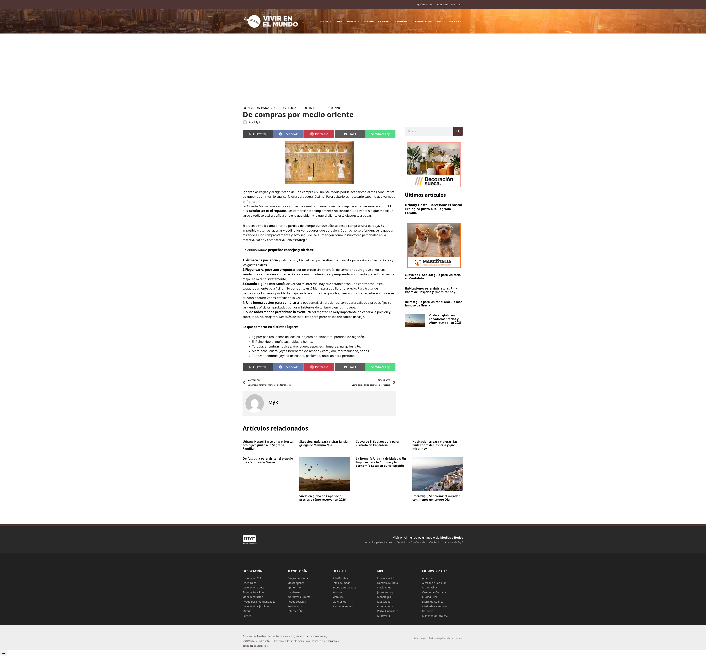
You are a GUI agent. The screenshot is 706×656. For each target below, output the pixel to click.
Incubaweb (294, 592)
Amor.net (337, 592)
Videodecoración (253, 597)
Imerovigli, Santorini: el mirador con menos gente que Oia (436, 498)
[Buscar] (458, 131)
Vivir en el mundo (343, 606)
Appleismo (294, 587)
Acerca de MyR (454, 542)
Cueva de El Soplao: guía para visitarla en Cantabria (433, 276)
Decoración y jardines (256, 606)
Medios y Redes (451, 537)
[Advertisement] (353, 65)
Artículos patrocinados (378, 542)
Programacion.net (299, 578)
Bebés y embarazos (344, 587)
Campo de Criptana (434, 592)
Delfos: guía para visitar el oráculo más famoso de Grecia (433, 303)
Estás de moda (341, 583)
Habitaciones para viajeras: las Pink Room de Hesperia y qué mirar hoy (431, 290)
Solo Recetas (340, 578)
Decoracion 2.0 (252, 578)
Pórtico (247, 616)
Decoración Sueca (254, 587)
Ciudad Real (429, 597)
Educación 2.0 (385, 578)
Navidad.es (384, 587)
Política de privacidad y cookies (445, 638)
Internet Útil (295, 611)
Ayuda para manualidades (259, 601)
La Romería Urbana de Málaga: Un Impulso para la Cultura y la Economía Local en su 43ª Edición (381, 462)
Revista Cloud (296, 606)
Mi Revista (383, 616)
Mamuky (337, 597)
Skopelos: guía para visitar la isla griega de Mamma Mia (323, 443)
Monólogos (384, 597)
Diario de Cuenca (432, 601)
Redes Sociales (297, 601)
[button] (329, 21)
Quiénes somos (425, 4)
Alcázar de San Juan (434, 583)
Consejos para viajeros (264, 108)
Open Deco (249, 583)
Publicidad (442, 4)
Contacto (456, 4)
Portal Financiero (387, 611)
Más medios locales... (435, 616)
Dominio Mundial (388, 583)
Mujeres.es (339, 601)
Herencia (427, 611)
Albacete (427, 578)
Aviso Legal (420, 638)
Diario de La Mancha (435, 606)
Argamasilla (429, 587)
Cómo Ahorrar (386, 606)
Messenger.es (296, 583)
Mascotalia (384, 601)
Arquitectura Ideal (254, 592)
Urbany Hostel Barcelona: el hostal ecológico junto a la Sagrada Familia (433, 209)
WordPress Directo (299, 597)
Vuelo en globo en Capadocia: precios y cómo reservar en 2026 (445, 318)
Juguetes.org (385, 592)
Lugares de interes (305, 108)
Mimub (247, 611)
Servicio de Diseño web (411, 542)
